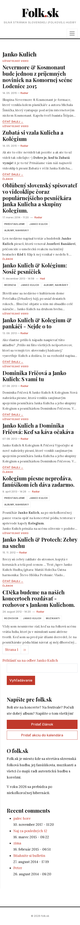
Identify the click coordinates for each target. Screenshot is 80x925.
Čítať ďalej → (12, 121)
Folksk (40, 12)
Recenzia (10, 285)
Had (42, 278)
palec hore (22, 818)
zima (17, 843)
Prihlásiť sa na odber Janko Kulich (30, 660)
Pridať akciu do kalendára (42, 735)
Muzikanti (53, 618)
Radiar (24, 93)
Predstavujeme (14, 224)
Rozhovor (11, 618)
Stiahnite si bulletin (29, 855)
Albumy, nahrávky (16, 230)
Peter (17, 868)
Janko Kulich (38, 224)
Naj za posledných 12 (30, 831)
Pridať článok (42, 724)
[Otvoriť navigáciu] (72, 33)
